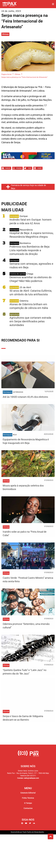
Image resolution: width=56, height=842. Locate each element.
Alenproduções (39, 832)
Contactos (28, 808)
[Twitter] (30, 823)
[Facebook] (22, 823)
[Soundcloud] (34, 823)
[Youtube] (26, 823)
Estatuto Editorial (28, 793)
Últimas (5, 34)
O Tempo (28, 803)
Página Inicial (6, 74)
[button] (53, 4)
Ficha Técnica (28, 798)
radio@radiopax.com (31, 778)
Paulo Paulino (27, 832)
